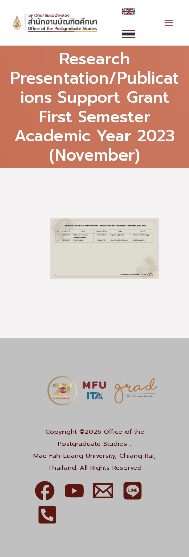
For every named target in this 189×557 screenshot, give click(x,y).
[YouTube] (74, 491)
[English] (128, 11)
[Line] (132, 491)
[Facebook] (45, 491)
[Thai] (128, 34)
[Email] (103, 491)
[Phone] (47, 515)
